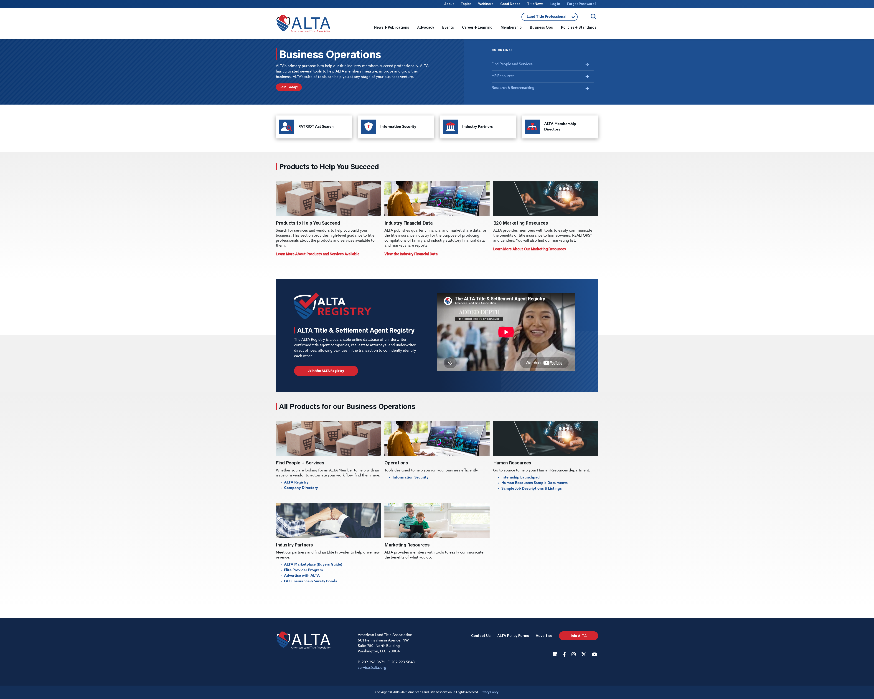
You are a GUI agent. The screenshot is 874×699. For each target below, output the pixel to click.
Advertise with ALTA (302, 576)
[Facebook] (565, 654)
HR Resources (503, 76)
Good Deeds (510, 4)
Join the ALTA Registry (326, 371)
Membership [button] (511, 27)
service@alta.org (372, 668)
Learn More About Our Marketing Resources (529, 248)
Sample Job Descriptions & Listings (531, 489)
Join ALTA (578, 635)
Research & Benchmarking (513, 88)
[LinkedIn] (555, 654)
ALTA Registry (296, 482)
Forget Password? (581, 4)
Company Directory (301, 488)
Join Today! (289, 87)
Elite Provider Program (303, 570)
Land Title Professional (543, 18)
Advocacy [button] (425, 27)
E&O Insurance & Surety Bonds (310, 581)
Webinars (485, 4)
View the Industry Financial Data (410, 253)
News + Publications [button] (391, 27)
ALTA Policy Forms (513, 635)
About (449, 4)
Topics (466, 4)
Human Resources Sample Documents (534, 483)
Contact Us (480, 635)
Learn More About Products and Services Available (317, 253)
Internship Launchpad (520, 477)
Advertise (544, 635)
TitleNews (535, 4)
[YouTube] (595, 654)
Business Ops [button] (541, 27)
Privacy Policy (489, 692)
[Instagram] (574, 654)
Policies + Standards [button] (578, 27)
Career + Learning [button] (477, 27)
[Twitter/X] (584, 654)
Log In (555, 4)
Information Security (411, 477)
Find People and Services (512, 64)
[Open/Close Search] (593, 16)
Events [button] (448, 27)
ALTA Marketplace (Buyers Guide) (313, 564)
